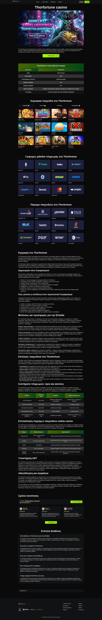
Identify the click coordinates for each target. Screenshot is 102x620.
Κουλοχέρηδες (75, 105)
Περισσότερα (51, 522)
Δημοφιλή (25, 105)
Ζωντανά (42, 105)
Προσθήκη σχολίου (76, 501)
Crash (58, 105)
